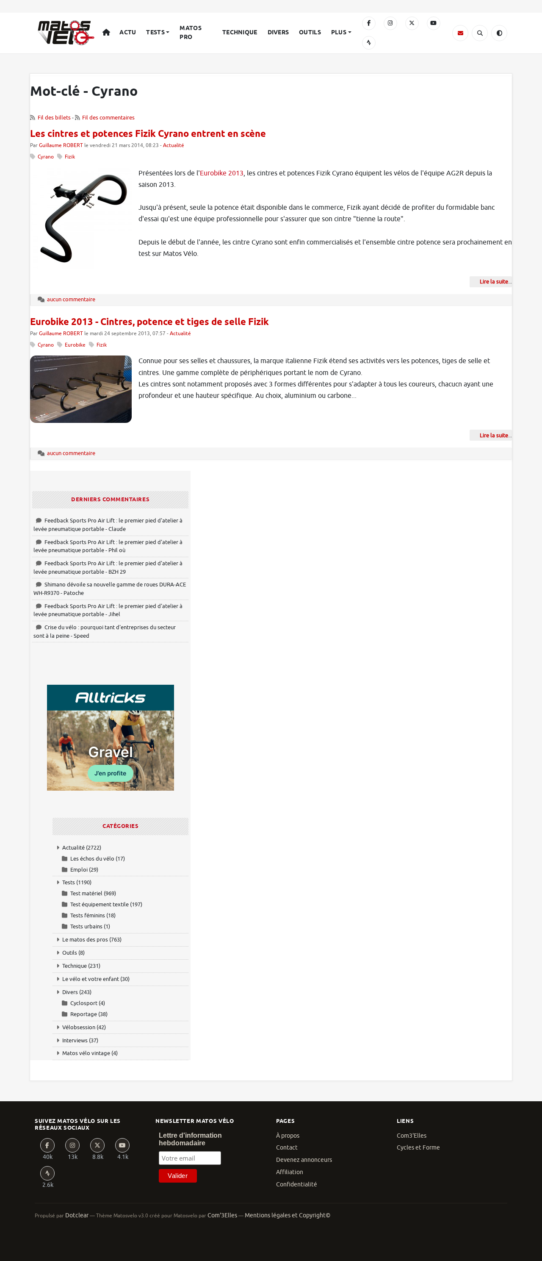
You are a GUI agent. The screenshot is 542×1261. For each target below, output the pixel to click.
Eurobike (75, 345)
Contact (287, 1147)
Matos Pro (190, 33)
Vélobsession (78, 1027)
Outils (310, 32)
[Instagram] (390, 23)
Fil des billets (54, 117)
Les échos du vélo (92, 858)
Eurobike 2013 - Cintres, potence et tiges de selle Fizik (149, 322)
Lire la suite (494, 281)
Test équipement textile (99, 904)
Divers (278, 32)
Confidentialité (296, 1184)
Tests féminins (87, 915)
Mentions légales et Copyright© (287, 1215)
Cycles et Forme (418, 1147)
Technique (239, 32)
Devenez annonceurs (304, 1160)
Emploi (79, 869)
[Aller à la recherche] (480, 33)
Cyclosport (83, 1003)
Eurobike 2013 (221, 173)
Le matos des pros (85, 939)
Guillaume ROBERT (61, 145)
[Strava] (369, 43)
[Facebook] (369, 23)
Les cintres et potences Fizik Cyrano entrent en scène (148, 134)
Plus (338, 32)
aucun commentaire (71, 299)
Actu (127, 32)
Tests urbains (86, 926)
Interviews (75, 1040)
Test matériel (86, 893)
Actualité (173, 145)
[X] (412, 23)
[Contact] (460, 33)
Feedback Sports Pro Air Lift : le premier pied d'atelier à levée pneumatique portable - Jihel (108, 610)
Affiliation (289, 1172)
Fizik (70, 157)
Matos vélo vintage (86, 1053)
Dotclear (76, 1215)
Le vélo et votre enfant (90, 979)
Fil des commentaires (108, 117)
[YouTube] (433, 23)
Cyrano (46, 157)
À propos (287, 1135)
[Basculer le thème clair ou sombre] (499, 33)
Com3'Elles (411, 1135)
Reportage (83, 1014)
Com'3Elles (222, 1215)
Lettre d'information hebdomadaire (190, 1139)
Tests (155, 32)
